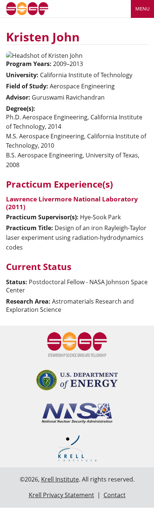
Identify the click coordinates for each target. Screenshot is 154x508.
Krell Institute (60, 479)
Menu (142, 8)
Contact (115, 495)
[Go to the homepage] (27, 8)
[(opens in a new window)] (77, 380)
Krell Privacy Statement (61, 495)
